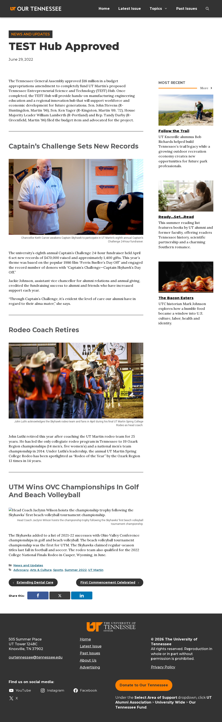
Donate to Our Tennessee (144, 685)
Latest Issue (129, 9)
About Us (88, 660)
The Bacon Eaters (176, 298)
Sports (58, 570)
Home (104, 9)
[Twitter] (59, 595)
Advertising (90, 667)
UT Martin (95, 570)
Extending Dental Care (35, 582)
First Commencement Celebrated (107, 582)
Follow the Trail (173, 131)
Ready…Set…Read (176, 217)
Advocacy (21, 570)
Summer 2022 (76, 570)
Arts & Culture (41, 570)
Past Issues (186, 9)
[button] (207, 8)
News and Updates (30, 34)
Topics (156, 9)
